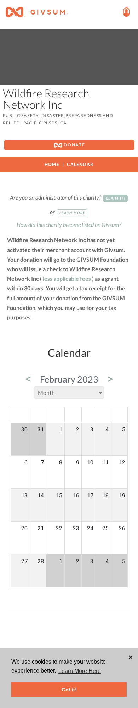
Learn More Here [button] (79, 671)
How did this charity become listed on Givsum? (69, 224)
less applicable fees (67, 278)
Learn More (72, 213)
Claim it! (116, 198)
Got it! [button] (69, 689)
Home (52, 164)
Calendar (80, 164)
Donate (73, 144)
